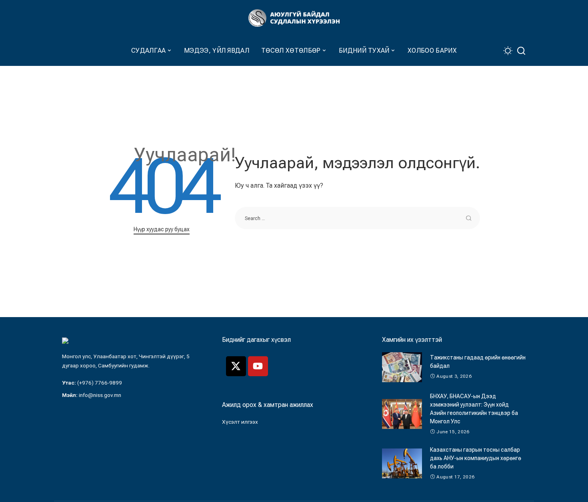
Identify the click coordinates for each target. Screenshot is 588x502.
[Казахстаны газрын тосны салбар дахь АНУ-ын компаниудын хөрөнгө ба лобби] (402, 463)
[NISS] (294, 18)
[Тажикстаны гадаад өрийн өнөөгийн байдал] (402, 367)
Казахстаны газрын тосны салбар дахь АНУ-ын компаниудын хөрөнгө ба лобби (475, 458)
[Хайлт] (521, 51)
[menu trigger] (66, 51)
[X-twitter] (236, 366)
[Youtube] (258, 366)
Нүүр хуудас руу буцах (162, 229)
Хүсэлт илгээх (240, 422)
